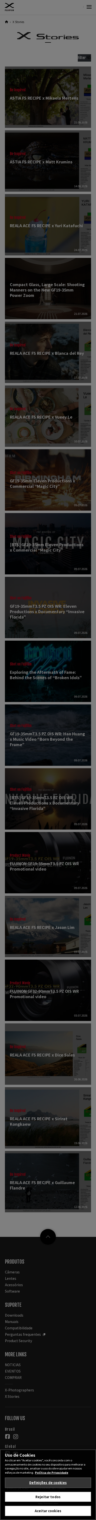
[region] (48, 1484)
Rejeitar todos (48, 1496)
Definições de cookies (48, 1482)
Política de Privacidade (51, 1472)
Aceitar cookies (48, 1510)
